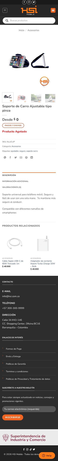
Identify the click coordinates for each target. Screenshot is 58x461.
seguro (22, 151)
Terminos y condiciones (17, 371)
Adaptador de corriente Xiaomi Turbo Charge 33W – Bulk (42, 264)
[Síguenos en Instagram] (29, 2)
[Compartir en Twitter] (15, 157)
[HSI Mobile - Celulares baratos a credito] (29, 10)
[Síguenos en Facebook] (24, 2)
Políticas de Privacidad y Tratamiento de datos (28, 378)
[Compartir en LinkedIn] (31, 157)
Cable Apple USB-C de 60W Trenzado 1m (12, 262)
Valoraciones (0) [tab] (11, 187)
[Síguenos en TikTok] (31, 449)
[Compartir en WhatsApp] (5, 157)
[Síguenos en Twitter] (34, 2)
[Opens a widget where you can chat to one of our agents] (47, 456)
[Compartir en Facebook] (10, 157)
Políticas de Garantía (16, 363)
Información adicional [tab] (15, 181)
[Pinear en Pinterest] (26, 157)
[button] (5, 10)
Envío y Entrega (13, 356)
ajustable (15, 151)
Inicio (21, 30)
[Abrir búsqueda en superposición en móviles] (29, 20)
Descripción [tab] (9, 175)
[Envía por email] (21, 157)
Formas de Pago (14, 348)
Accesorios (33, 30)
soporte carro (32, 151)
